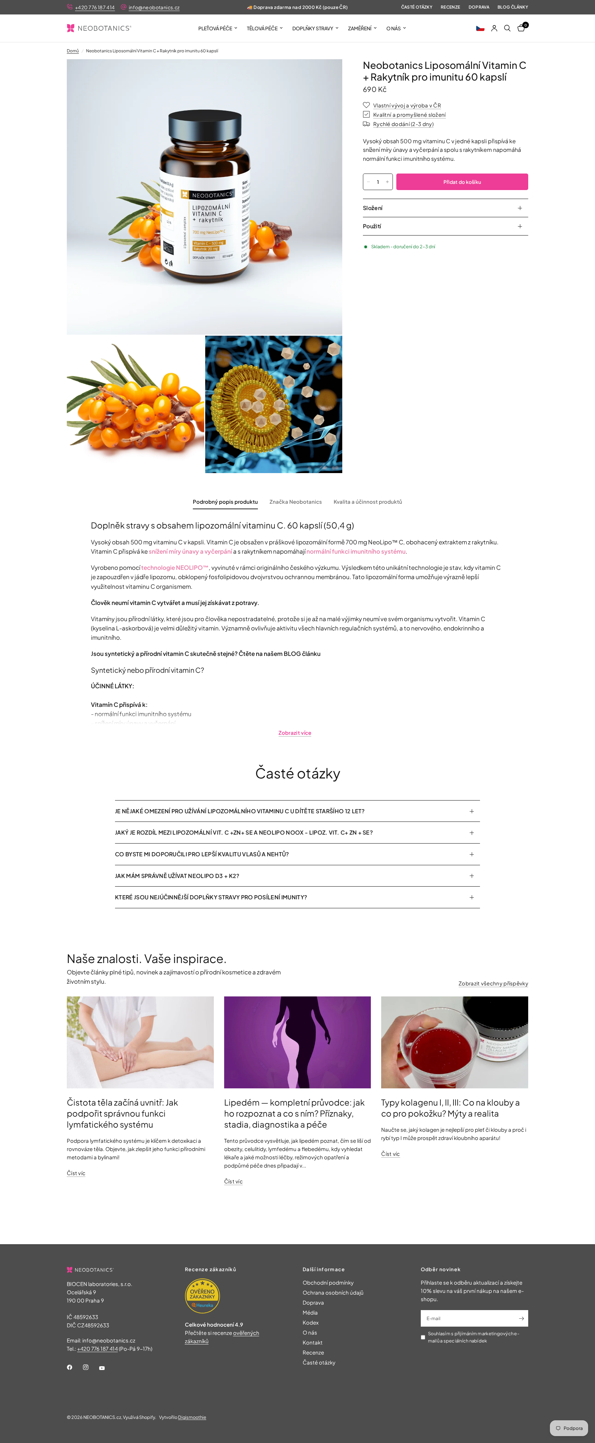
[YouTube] (106, 1368)
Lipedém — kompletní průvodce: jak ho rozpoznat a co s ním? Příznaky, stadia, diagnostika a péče (294, 1113)
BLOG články (513, 7)
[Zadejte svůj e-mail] (521, 1318)
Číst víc (76, 1173)
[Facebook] (74, 1367)
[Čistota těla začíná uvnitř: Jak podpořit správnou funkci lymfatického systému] (140, 1042)
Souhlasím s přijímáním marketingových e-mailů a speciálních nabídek (473, 1337)
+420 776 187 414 (95, 7)
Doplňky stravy (312, 28)
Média (310, 1312)
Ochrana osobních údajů (333, 1292)
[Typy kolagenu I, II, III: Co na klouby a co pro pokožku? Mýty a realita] (454, 1042)
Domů (73, 50)
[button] (480, 28)
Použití (372, 226)
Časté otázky (416, 7)
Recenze (450, 7)
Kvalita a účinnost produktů (368, 501)
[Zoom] (327, 73)
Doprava (479, 7)
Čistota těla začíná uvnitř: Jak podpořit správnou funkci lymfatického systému (122, 1113)
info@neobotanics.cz (154, 7)
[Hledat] (507, 28)
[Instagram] (90, 1367)
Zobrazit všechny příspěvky (493, 983)
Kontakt (313, 1342)
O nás (393, 28)
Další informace (324, 1269)
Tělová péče (262, 28)
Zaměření (360, 28)
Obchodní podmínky (328, 1282)
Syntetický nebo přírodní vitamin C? (147, 670)
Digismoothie (192, 1417)
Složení (373, 207)
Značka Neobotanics (296, 501)
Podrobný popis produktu (225, 501)
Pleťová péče (215, 28)
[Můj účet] (494, 28)
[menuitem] (218, 28)
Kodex (311, 1322)
